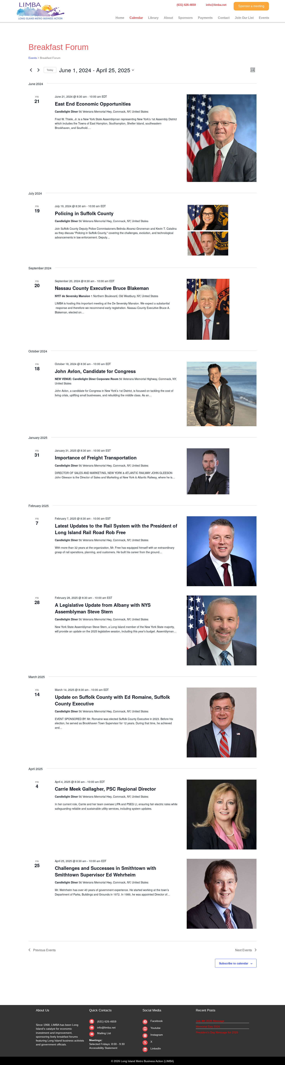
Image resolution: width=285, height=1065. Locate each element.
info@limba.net (106, 1027)
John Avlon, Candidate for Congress (95, 371)
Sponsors (185, 17)
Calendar (136, 17)
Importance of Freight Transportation (96, 457)
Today (50, 69)
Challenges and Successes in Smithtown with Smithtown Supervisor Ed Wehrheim (105, 871)
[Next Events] (38, 70)
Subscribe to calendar (233, 963)
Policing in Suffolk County (84, 213)
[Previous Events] (30, 70)
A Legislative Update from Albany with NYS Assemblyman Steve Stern (103, 608)
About (168, 17)
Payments (205, 17)
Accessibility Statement (103, 1047)
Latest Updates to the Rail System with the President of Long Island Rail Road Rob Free (116, 529)
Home (120, 17)
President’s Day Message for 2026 (217, 1032)
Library (153, 17)
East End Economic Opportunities (93, 103)
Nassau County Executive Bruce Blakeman (102, 288)
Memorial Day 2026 (208, 1026)
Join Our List (244, 17)
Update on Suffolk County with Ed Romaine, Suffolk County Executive (112, 700)
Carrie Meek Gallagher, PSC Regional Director (105, 788)
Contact (224, 17)
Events (264, 17)
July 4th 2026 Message (210, 1020)
